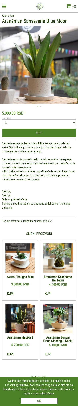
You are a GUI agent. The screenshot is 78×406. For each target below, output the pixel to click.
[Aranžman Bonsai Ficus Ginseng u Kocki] (58, 319)
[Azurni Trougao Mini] (20, 258)
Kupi (39, 133)
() (74, 6)
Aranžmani (8, 15)
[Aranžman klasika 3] (20, 319)
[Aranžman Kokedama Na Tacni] (58, 258)
